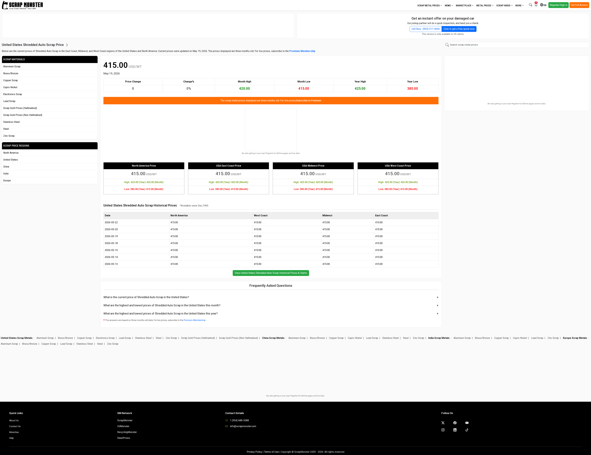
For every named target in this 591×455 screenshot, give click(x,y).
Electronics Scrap (12, 94)
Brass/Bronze (10, 73)
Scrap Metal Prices (428, 5)
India (5, 173)
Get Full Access (579, 5)
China (6, 166)
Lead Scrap (9, 101)
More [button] (518, 5)
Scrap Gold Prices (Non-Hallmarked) (22, 115)
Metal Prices (484, 5)
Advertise (14, 432)
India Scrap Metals (439, 338)
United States (10, 159)
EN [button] (544, 5)
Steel (6, 128)
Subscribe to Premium (308, 100)
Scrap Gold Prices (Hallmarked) (20, 108)
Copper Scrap (10, 80)
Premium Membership (195, 320)
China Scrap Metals (273, 338)
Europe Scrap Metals (575, 338)
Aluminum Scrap (11, 66)
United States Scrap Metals (16, 338)
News (448, 5)
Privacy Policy (254, 451)
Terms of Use (271, 451)
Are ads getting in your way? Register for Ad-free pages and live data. (271, 153)
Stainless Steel (11, 121)
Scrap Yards (503, 5)
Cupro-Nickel (10, 87)
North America (10, 152)
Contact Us (15, 426)
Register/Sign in (558, 5)
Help (11, 438)
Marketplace (464, 5)
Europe (7, 180)
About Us (14, 420)
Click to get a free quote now (459, 28)
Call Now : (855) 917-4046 (426, 28)
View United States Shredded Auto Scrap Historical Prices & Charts (271, 272)
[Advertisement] (148, 24)
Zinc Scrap (9, 135)
